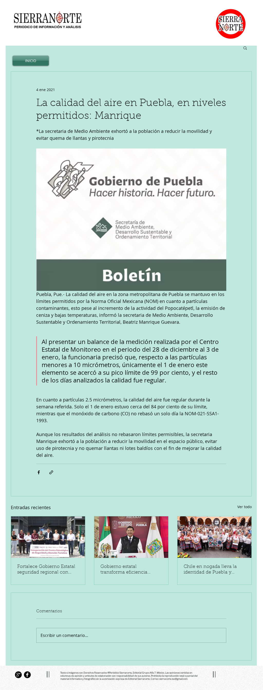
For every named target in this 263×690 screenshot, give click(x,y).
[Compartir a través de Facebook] (38, 472)
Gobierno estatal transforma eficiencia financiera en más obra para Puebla (126, 570)
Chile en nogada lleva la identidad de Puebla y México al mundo (210, 570)
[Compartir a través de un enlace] (51, 472)
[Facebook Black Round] (27, 674)
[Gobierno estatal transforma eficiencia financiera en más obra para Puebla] (131, 537)
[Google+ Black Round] (18, 674)
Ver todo (244, 506)
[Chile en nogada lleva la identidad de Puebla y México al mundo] (214, 537)
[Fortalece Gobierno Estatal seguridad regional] (48, 537)
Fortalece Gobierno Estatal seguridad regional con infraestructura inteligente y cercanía (48, 570)
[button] (245, 48)
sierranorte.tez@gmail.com (173, 679)
